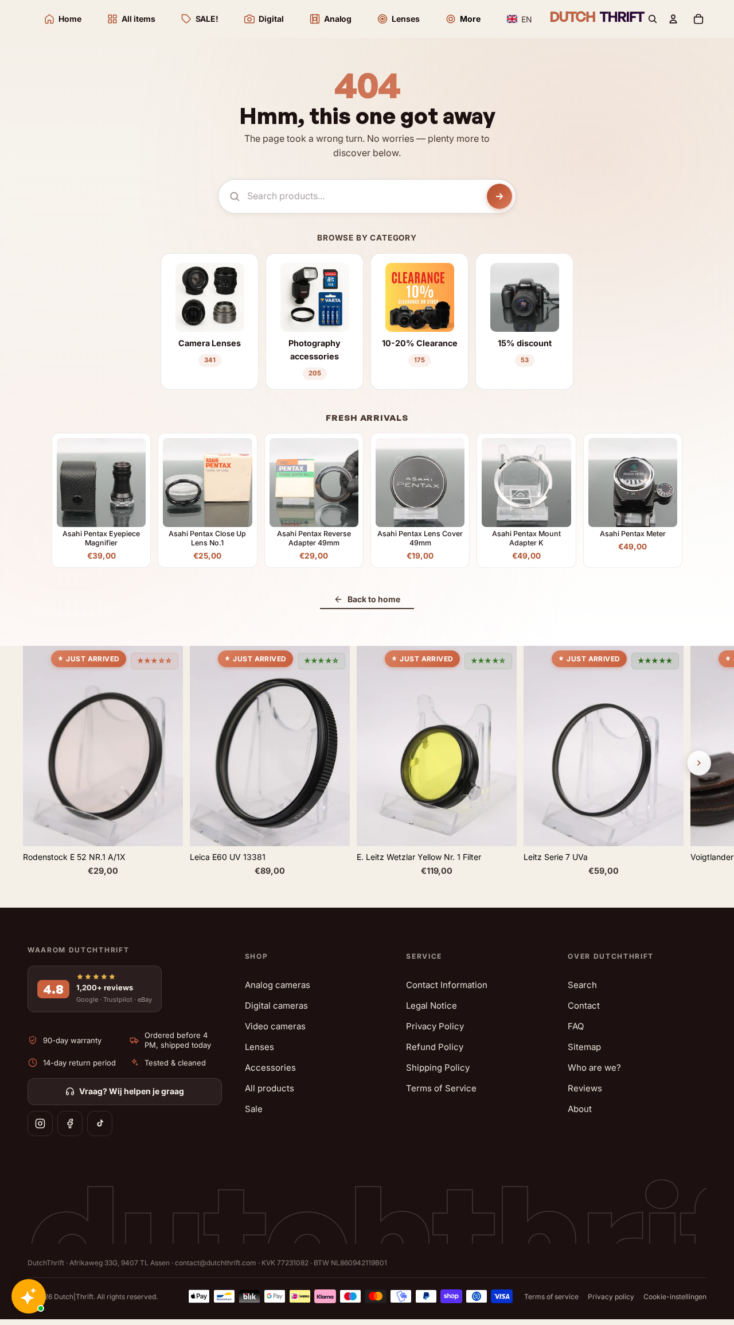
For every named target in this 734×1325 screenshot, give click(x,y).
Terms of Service (441, 1088)
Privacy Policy (435, 1026)
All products (269, 1088)
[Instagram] (40, 1123)
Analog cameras (277, 984)
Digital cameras (276, 1005)
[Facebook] (70, 1123)
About (580, 1108)
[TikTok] (99, 1123)
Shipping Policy (438, 1067)
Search (582, 984)
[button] (519, 19)
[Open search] (652, 19)
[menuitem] (462, 19)
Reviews (585, 1088)
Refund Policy (434, 1046)
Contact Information (446, 984)
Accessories (270, 1067)
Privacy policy (611, 1296)
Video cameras (275, 1026)
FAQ (576, 1026)
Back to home (374, 599)
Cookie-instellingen (674, 1296)
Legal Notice (431, 1005)
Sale (254, 1108)
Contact (584, 1005)
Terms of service (551, 1296)
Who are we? (594, 1067)
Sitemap (584, 1046)
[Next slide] (699, 763)
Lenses (259, 1046)
